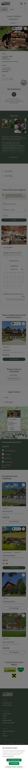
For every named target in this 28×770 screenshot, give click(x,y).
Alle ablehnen (14, 763)
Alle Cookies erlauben (14, 760)
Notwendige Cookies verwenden (14, 766)
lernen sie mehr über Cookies (8, 756)
